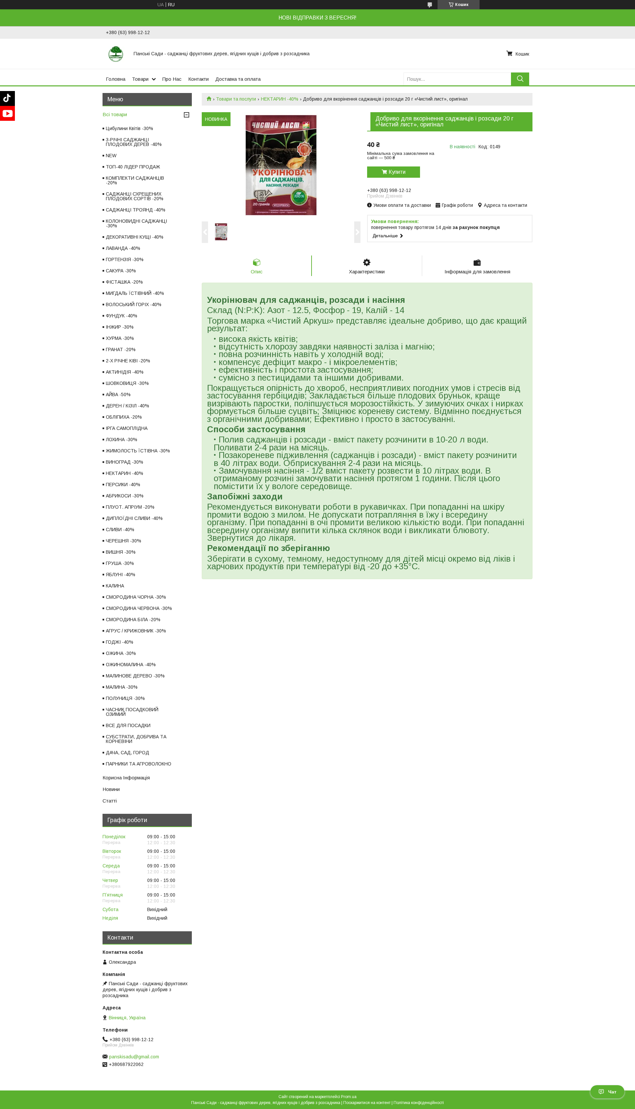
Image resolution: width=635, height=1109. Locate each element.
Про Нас (172, 79)
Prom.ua (349, 1096)
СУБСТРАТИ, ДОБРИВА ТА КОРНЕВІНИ (136, 739)
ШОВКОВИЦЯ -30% (127, 383)
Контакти (198, 79)
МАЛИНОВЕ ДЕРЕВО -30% (135, 675)
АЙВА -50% (118, 394)
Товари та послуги (236, 99)
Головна (115, 79)
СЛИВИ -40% (120, 529)
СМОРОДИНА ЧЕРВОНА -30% (139, 608)
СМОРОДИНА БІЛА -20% (133, 619)
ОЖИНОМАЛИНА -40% (131, 664)
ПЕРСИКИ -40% (123, 484)
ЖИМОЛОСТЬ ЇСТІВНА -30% (138, 450)
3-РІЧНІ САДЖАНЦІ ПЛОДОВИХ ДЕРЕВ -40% (134, 142)
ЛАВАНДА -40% (123, 248)
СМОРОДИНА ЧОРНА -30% (136, 597)
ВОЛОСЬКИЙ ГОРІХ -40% (133, 304)
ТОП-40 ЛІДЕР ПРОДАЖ (133, 166)
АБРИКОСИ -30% (125, 495)
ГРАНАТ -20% (121, 349)
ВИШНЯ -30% (121, 552)
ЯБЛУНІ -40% (120, 574)
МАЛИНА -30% (122, 687)
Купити (397, 172)
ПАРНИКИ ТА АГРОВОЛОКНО (138, 763)
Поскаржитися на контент (367, 1102)
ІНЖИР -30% (120, 327)
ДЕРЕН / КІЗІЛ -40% (127, 405)
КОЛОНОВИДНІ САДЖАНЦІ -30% (136, 223)
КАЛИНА (115, 585)
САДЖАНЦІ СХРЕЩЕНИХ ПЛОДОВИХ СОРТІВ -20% (134, 196)
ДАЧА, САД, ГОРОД (127, 752)
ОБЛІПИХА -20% (124, 417)
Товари (140, 79)
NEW (111, 155)
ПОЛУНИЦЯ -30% (125, 698)
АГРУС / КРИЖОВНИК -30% (136, 630)
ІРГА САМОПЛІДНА (127, 428)
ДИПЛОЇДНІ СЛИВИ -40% (134, 518)
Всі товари (115, 114)
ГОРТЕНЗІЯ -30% (125, 259)
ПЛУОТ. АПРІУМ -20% (130, 507)
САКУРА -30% (121, 270)
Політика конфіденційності (419, 1102)
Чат (612, 1091)
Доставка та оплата (238, 79)
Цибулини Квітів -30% (129, 128)
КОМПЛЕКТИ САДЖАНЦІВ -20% (135, 180)
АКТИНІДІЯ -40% (125, 372)
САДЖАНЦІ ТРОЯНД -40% (135, 209)
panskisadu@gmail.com (134, 1056)
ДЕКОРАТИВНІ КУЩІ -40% (134, 237)
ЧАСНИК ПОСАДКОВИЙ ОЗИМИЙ (132, 712)
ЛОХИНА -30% (121, 439)
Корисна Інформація (126, 777)
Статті (110, 801)
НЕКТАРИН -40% (279, 99)
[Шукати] (520, 78)
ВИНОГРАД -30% (124, 462)
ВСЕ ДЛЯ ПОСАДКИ (128, 725)
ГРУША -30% (120, 563)
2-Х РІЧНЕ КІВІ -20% (128, 360)
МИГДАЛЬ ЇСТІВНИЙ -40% (135, 293)
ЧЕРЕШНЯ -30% (123, 540)
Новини (111, 789)
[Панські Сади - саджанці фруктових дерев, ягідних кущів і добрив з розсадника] (116, 53)
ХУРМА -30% (120, 338)
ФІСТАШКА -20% (124, 282)
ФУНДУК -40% (121, 315)
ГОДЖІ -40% (119, 642)
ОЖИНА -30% (121, 653)
